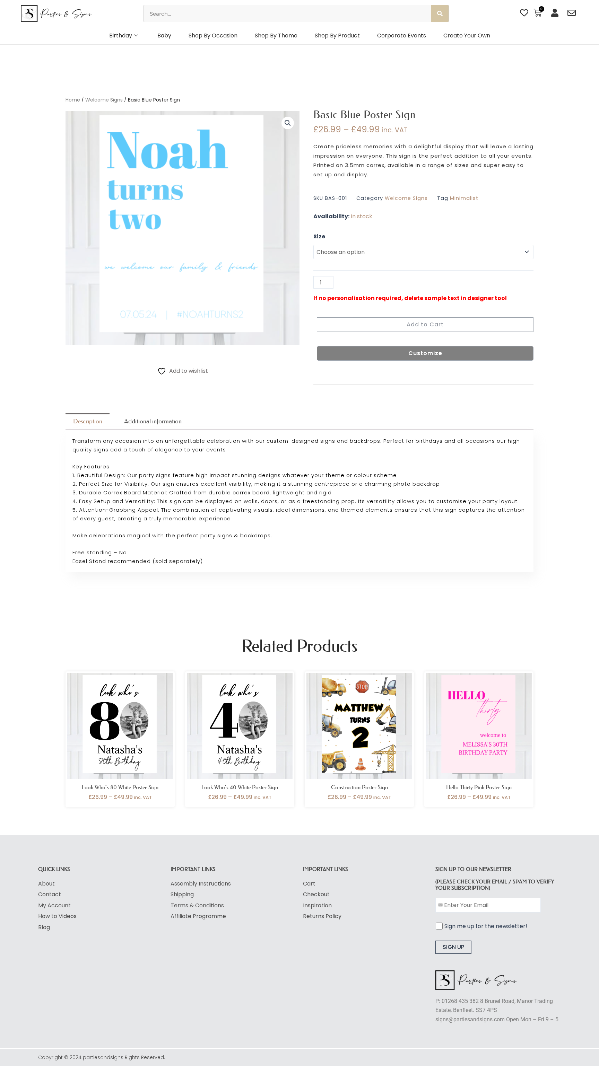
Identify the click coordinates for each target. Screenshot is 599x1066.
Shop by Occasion (213, 35)
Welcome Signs (104, 99)
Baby (164, 35)
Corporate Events (401, 35)
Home (73, 99)
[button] (287, 123)
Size (319, 236)
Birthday (120, 35)
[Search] (440, 13)
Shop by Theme (276, 35)
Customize (425, 353)
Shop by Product (337, 35)
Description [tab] (87, 421)
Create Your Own (466, 35)
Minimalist (464, 198)
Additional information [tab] (153, 421)
